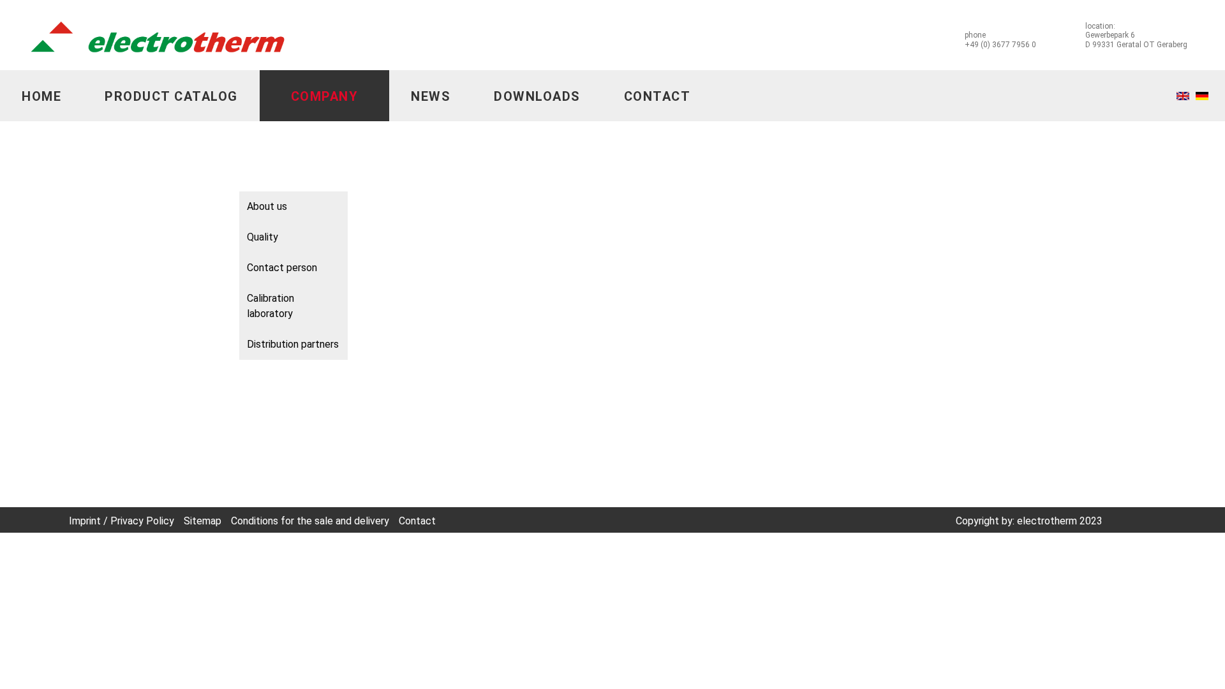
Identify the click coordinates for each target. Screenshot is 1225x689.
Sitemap (202, 521)
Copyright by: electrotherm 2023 (1029, 521)
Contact (657, 96)
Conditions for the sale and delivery (310, 521)
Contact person (282, 268)
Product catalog (171, 96)
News (430, 96)
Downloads (537, 96)
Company (325, 96)
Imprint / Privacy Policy (121, 521)
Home (41, 96)
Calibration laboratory (270, 306)
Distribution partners (293, 344)
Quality (262, 237)
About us (267, 206)
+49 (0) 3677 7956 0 (1000, 44)
